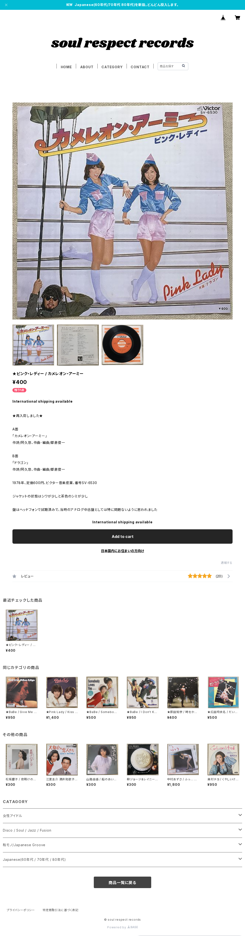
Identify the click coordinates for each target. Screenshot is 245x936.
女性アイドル (12, 816)
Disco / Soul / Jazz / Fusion (27, 830)
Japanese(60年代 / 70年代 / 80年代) (34, 859)
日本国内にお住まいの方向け (122, 551)
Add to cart (123, 536)
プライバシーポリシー (21, 910)
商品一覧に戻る (122, 882)
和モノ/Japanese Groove (24, 845)
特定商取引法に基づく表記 (60, 910)
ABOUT (87, 67)
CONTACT (140, 67)
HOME (66, 67)
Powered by (117, 927)
